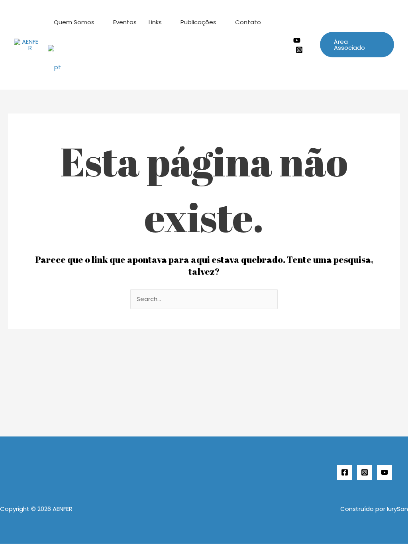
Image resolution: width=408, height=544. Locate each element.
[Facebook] (344, 472)
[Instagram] (299, 49)
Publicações (198, 22)
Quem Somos (74, 22)
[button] (357, 44)
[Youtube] (296, 40)
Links (155, 22)
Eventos (125, 22)
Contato (248, 22)
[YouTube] (384, 472)
